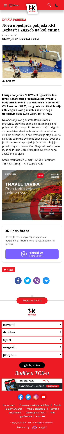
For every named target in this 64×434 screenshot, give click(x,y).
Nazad (10, 269)
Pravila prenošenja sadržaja (34, 405)
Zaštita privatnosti (35, 412)
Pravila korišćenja (36, 408)
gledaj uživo (32, 365)
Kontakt (40, 416)
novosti (9, 325)
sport (7, 340)
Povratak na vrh (32, 300)
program (10, 355)
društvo (9, 332)
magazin (9, 347)
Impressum (9, 405)
